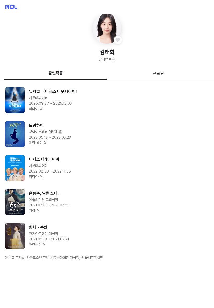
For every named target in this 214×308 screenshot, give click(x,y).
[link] (107, 100)
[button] (107, 29)
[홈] (11, 7)
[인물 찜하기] (118, 40)
